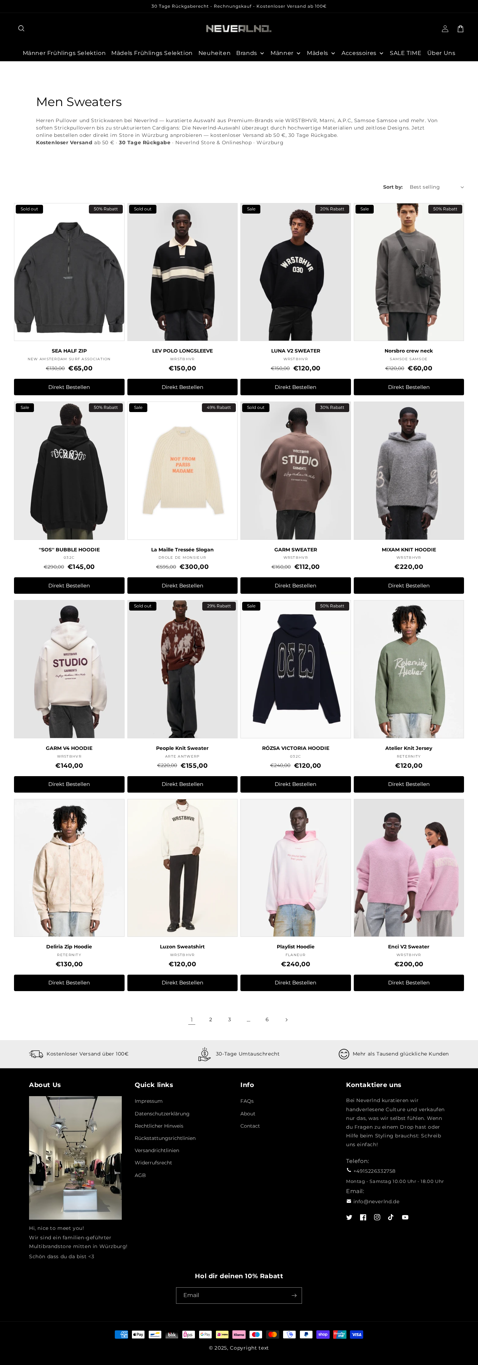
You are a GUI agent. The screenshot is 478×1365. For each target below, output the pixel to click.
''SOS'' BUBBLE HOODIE (69, 549)
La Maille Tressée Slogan (182, 549)
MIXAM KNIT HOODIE (409, 549)
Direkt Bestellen (69, 387)
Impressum (149, 1101)
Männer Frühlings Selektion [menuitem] (64, 53)
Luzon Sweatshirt (182, 946)
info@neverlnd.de (376, 1201)
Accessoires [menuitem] (359, 53)
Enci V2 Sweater (408, 946)
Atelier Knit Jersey (408, 748)
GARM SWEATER (295, 549)
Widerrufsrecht (153, 1162)
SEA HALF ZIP (69, 351)
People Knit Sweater (182, 748)
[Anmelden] (294, 1295)
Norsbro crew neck (409, 351)
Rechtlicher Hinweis (159, 1126)
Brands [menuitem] (246, 53)
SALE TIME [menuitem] (405, 53)
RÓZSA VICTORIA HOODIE (295, 748)
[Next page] (286, 1020)
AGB (140, 1175)
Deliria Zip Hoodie (69, 946)
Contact (250, 1126)
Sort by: (393, 187)
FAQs (247, 1101)
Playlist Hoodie (296, 946)
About (247, 1113)
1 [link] (192, 1019)
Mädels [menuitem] (317, 53)
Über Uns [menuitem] (441, 53)
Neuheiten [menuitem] (214, 53)
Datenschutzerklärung (162, 1113)
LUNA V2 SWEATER (295, 351)
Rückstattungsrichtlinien (165, 1138)
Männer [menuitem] (282, 53)
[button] (21, 28)
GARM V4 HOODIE (69, 748)
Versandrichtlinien (157, 1150)
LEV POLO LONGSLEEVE (182, 351)
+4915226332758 (374, 1171)
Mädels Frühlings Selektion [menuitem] (152, 53)
